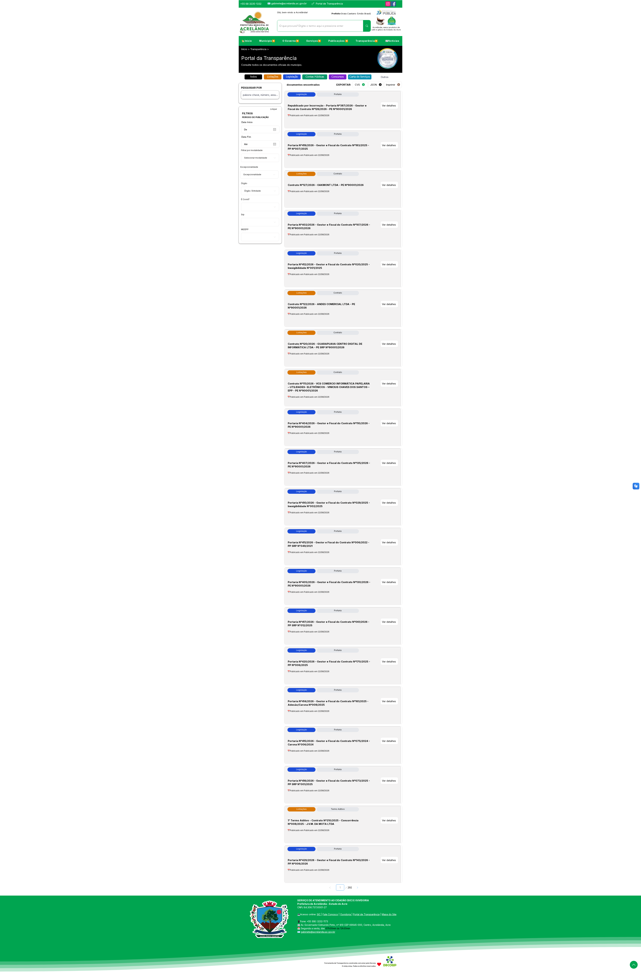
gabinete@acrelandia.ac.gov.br (289, 3)
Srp (242, 215)
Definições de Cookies (603, 966)
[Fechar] (637, 966)
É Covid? (245, 199)
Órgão (244, 183)
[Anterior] (330, 887)
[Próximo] (357, 887)
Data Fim (246, 137)
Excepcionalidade (249, 167)
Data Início (247, 122)
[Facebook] (393, 3)
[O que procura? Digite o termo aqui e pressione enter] (367, 26)
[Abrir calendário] (274, 129)
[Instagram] (387, 3)
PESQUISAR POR (251, 87)
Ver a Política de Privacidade (285, 966)
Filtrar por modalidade (252, 150)
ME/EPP (245, 229)
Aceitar (626, 966)
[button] (267, 40)
